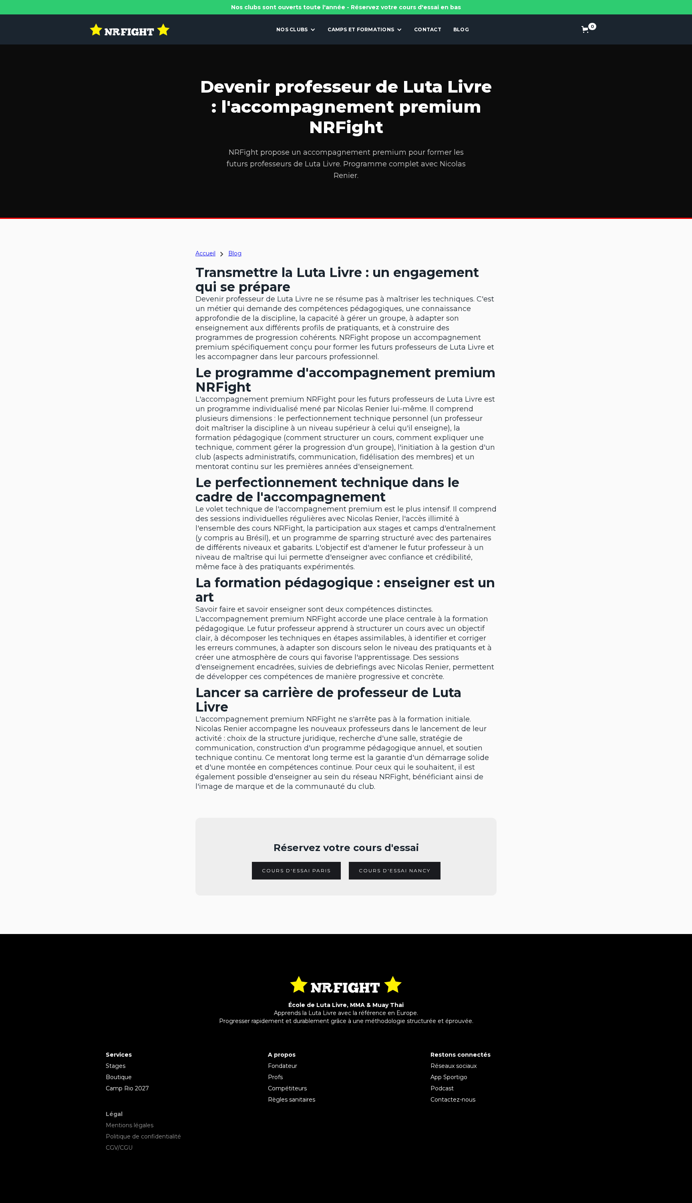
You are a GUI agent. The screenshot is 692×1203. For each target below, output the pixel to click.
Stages (115, 1066)
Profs (275, 1077)
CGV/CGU (119, 1147)
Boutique (119, 1077)
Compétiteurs (287, 1088)
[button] (296, 30)
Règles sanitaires (291, 1099)
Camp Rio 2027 (127, 1088)
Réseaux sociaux (453, 1066)
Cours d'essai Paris (296, 870)
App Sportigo (448, 1077)
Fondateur (282, 1066)
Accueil (205, 253)
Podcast (442, 1088)
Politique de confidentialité (143, 1136)
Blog (234, 253)
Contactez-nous (452, 1099)
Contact (427, 29)
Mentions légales (129, 1125)
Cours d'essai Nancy (394, 870)
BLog (461, 29)
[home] (130, 29)
